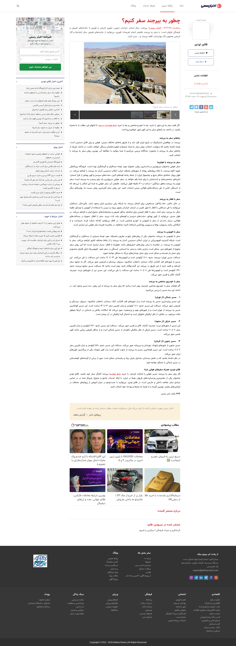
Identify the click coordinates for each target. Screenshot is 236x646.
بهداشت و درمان (179, 603)
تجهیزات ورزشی (112, 606)
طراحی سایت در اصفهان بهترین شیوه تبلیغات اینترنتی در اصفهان (42, 155)
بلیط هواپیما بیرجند (108, 125)
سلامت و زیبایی (78, 599)
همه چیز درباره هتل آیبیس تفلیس (46, 105)
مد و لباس (80, 606)
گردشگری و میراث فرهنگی (167, 530)
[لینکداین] (201, 578)
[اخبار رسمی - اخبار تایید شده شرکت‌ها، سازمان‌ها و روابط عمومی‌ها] (211, 6)
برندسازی (114, 568)
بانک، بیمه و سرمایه (212, 627)
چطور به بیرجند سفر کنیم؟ (49, 123)
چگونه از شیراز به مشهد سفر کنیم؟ (45, 127)
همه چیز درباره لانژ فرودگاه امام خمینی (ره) (42, 88)
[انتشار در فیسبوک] (201, 107)
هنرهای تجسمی (146, 613)
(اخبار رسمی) (155, 28)
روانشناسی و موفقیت (75, 603)
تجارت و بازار (215, 599)
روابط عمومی (113, 558)
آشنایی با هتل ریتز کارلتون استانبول (45, 109)
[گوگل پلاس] (216, 578)
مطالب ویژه (113, 575)
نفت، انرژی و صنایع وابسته (209, 606)
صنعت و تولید (214, 613)
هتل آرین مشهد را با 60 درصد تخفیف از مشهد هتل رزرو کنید (40, 225)
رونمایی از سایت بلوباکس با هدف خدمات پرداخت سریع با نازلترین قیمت (41, 186)
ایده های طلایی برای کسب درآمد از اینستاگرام (42, 166)
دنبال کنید (200, 61)
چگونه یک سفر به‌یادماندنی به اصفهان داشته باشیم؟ (41, 94)
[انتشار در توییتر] (196, 107)
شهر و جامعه (181, 606)
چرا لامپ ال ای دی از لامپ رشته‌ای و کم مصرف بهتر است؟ (40, 198)
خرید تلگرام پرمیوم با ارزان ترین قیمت (45, 192)
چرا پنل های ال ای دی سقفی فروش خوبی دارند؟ (41, 205)
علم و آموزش (181, 599)
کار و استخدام (214, 624)
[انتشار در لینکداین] (211, 107)
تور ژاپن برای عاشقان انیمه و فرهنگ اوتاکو (43, 248)
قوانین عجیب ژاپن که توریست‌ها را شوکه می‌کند (41, 235)
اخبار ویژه (58, 147)
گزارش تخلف (79, 415)
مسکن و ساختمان (213, 631)
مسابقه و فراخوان (43, 606)
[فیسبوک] (211, 578)
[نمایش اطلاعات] (200, 83)
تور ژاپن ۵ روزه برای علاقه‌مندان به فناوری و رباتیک (40, 260)
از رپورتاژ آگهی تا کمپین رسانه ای (138, 575)
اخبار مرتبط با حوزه (54, 217)
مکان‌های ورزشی (112, 603)
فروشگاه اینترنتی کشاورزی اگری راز (46, 161)
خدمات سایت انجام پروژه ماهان (47, 170)
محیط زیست (181, 617)
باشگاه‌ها (114, 610)
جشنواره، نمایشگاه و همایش (39, 603)
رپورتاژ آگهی (113, 579)
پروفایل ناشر (94, 415)
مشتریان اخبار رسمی (143, 565)
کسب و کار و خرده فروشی (210, 617)
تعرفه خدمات (149, 6)
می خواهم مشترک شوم (40, 67)
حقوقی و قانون (180, 610)
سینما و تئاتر (147, 606)
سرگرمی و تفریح (146, 530)
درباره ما (148, 558)
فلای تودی (201, 44)
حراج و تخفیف (44, 599)
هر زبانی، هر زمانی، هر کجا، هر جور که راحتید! (42, 179)
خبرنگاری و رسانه (111, 565)
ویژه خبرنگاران (112, 572)
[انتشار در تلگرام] (192, 107)
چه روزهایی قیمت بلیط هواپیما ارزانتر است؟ (43, 231)
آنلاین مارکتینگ (112, 561)
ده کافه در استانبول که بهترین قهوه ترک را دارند (41, 118)
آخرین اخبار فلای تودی (52, 82)
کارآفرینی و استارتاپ (212, 603)
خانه (182, 6)
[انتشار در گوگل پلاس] (206, 107)
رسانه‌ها (149, 599)
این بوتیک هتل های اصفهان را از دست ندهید (42, 100)
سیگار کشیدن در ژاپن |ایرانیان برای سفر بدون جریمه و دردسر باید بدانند (40, 254)
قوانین (148, 572)
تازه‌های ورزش (112, 599)
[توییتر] (206, 578)
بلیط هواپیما (115, 374)
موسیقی (148, 610)
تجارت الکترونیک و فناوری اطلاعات (206, 610)
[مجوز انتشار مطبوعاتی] (40, 561)
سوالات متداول (145, 568)
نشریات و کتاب (146, 603)
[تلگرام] (196, 578)
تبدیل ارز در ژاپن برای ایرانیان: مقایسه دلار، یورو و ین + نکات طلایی (41, 242)
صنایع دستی (147, 617)
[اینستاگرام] (191, 578)
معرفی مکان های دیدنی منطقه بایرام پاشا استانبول (39, 114)
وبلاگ (133, 6)
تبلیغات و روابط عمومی (177, 620)
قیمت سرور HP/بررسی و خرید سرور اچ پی (43, 175)
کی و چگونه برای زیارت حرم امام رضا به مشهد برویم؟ (42, 134)
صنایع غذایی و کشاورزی (211, 620)
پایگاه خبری (167, 6)
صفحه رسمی (200, 52)
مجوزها (148, 561)
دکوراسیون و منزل (77, 613)
